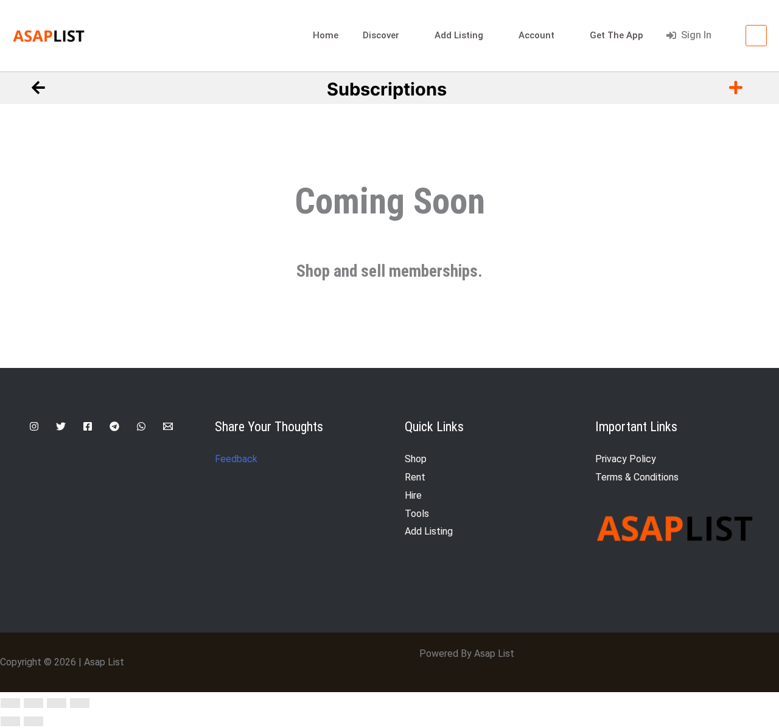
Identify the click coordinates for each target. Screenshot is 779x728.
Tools (417, 513)
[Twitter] (61, 426)
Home (325, 35)
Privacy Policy (625, 459)
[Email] (168, 426)
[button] (728, 35)
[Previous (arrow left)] (10, 721)
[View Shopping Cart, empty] (756, 36)
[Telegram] (114, 426)
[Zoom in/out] (10, 703)
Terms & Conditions (637, 477)
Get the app (616, 35)
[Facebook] (87, 426)
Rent (415, 477)
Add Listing (459, 35)
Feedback (236, 459)
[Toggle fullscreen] (33, 703)
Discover (381, 35)
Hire (413, 495)
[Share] (56, 703)
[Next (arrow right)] (33, 721)
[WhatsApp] (141, 426)
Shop (416, 459)
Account (536, 35)
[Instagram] (34, 426)
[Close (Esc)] (79, 703)
